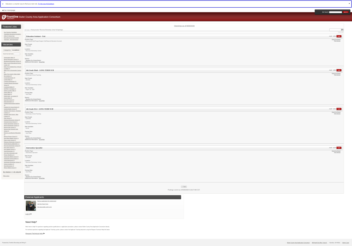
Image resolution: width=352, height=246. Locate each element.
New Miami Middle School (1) (11, 138)
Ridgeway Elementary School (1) (12, 142)
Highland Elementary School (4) (12, 120)
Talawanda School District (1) (11, 158)
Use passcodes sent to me (44, 207)
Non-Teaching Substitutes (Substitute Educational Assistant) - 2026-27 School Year (12, 34)
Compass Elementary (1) (10, 81)
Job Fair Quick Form (42, 204)
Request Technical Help (34, 233)
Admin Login (345, 242)
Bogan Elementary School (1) (11, 59)
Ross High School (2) (9, 147)
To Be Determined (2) (9, 160)
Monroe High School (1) (10, 127)
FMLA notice (6, 176)
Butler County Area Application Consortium (298, 242)
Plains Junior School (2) (10, 140)
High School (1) (8, 118)
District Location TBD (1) (10, 90)
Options (340, 31)
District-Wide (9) (8, 98)
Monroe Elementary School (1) (11, 125)
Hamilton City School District (33, 60)
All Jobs (16, 172)
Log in (27, 214)
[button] (349, 4)
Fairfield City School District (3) (11, 107)
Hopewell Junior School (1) (11, 122)
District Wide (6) (8, 94)
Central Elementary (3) (9, 77)
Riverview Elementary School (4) (12, 145)
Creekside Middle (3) (9, 87)
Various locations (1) (9, 164)
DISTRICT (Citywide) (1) (10, 88)
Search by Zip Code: (8, 54)
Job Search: (325, 12)
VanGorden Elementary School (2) (12, 162)
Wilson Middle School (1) (10, 167)
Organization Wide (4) (9, 57)
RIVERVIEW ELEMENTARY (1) (11, 144)
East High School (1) (9, 100)
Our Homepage (9, 10)
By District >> (8, 172)
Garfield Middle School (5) (10, 109)
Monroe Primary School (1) (10, 136)
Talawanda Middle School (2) (11, 156)
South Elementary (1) (9, 151)
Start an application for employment (46, 201)
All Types (27, 29)
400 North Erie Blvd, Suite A (319, 242)
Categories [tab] (7, 50)
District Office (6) (8, 92)
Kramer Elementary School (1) (11, 123)
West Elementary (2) (9, 166)
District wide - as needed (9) (11, 96)
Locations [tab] (15, 50)
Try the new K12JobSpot (46, 4)
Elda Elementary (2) (9, 101)
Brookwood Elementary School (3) (12, 61)
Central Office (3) (8, 79)
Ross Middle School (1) (10, 149)
